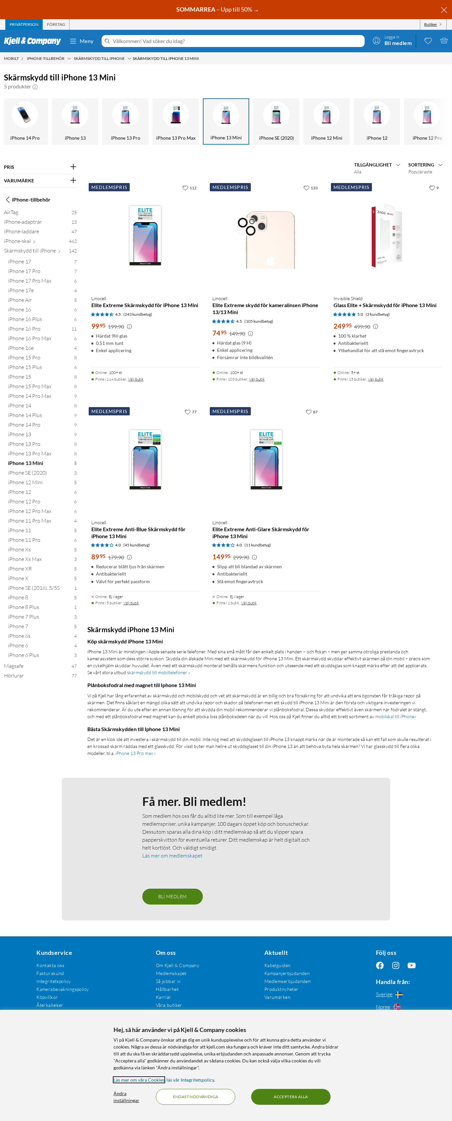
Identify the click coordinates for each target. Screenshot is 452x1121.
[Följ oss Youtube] (412, 965)
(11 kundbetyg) (258, 544)
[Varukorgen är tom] (444, 40)
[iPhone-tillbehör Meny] (69, 58)
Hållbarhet (167, 989)
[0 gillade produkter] (428, 40)
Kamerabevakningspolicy (62, 989)
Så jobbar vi (168, 981)
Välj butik (136, 379)
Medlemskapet (171, 973)
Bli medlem (172, 896)
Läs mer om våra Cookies (138, 1080)
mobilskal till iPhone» (395, 716)
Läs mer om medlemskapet (172, 855)
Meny (87, 41)
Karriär (163, 997)
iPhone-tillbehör (31, 199)
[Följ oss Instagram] (396, 965)
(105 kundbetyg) (259, 321)
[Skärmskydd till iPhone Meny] (129, 58)
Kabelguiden (277, 965)
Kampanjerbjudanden (287, 973)
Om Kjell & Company (178, 965)
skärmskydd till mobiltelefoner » (158, 672)
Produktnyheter (281, 989)
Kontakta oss (50, 965)
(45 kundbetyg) (136, 544)
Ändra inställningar (126, 1097)
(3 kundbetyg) (378, 314)
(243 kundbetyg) (137, 314)
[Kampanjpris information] (129, 326)
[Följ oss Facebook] (380, 965)
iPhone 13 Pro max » (135, 753)
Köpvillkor (47, 997)
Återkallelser (49, 1005)
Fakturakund (50, 973)
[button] (35, 86)
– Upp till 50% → (218, 9)
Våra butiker (169, 1005)
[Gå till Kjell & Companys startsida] (34, 41)
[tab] (24, 24)
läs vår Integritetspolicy (190, 1080)
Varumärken (277, 997)
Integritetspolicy (53, 981)
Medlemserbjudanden (287, 981)
